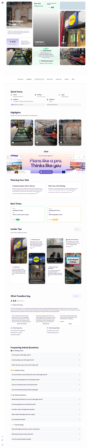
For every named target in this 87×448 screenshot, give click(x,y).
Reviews (67, 79)
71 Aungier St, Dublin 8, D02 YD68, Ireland (23, 101)
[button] (18, 26)
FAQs (73, 79)
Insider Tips (58, 79)
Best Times (49, 79)
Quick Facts (20, 79)
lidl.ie (50, 101)
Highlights (29, 79)
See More (62, 321)
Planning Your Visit (39, 79)
